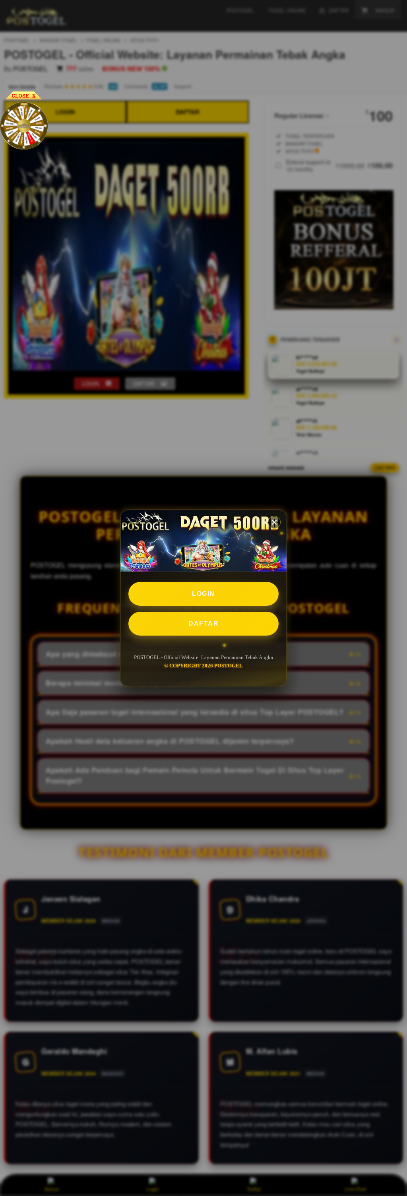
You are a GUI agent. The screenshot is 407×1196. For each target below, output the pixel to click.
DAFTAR (203, 623)
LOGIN (203, 593)
